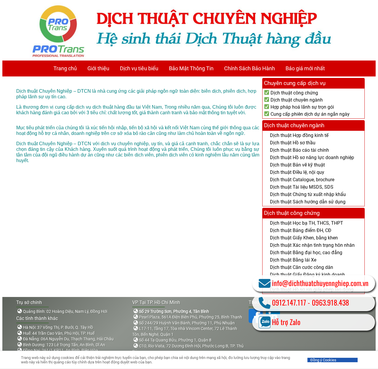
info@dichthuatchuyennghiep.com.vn (320, 282)
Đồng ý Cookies (323, 360)
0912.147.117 (289, 302)
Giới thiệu (98, 68)
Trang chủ (65, 68)
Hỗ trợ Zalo (286, 321)
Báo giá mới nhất (305, 68)
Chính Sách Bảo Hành (249, 68)
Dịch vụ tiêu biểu (139, 68)
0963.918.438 (330, 302)
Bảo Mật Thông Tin (191, 68)
